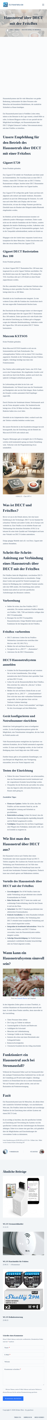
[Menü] (43, 5)
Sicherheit (36, 30)
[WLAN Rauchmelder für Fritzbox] (23, 1243)
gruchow (30, 1410)
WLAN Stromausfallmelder (13, 1224)
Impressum (28, 1417)
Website (7, 1362)
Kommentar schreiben (12, 1369)
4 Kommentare (15, 1264)
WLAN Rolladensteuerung (13, 1317)
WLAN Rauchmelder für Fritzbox (15, 1261)
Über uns (17, 1417)
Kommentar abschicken (13, 1398)
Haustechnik (27, 30)
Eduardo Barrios (22, 998)
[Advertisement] (23, 70)
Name (7, 1348)
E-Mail (7, 1355)
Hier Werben (39, 1417)
